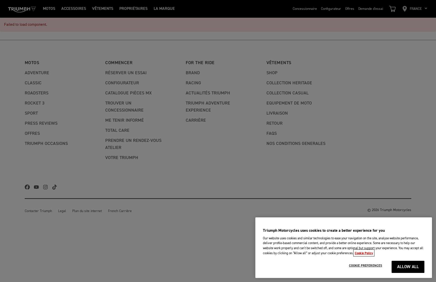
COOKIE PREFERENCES (365, 266)
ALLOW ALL (408, 267)
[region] (343, 247)
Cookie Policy (364, 253)
